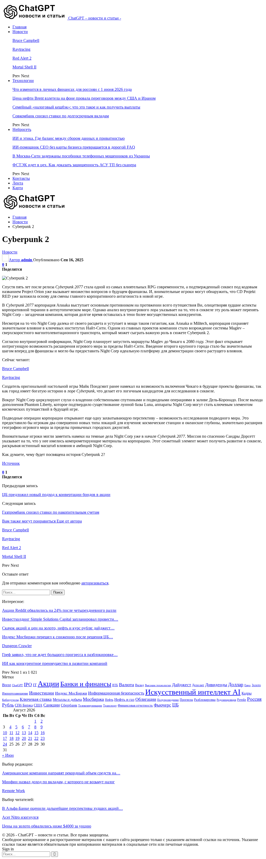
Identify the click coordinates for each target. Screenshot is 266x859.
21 (30, 738)
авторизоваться (94, 583)
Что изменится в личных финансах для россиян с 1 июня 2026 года (72, 89)
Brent (6, 685)
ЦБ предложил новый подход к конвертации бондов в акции (56, 494)
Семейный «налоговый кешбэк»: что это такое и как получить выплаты (76, 107)
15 (36, 732)
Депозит (198, 685)
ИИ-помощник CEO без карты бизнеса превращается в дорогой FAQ (73, 147)
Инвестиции (41, 693)
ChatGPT (17, 685)
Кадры (246, 693)
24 (5, 744)
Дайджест (181, 684)
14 (30, 732)
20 (24, 738)
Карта (17, 188)
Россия (254, 699)
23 (43, 738)
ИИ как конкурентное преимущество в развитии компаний (54, 663)
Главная (19, 27)
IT (35, 685)
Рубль (8, 705)
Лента (17, 183)
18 (11, 738)
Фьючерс (162, 705)
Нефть (109, 700)
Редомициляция (226, 699)
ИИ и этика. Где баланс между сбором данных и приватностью (68, 138)
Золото (256, 685)
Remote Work (13, 790)
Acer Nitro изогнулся (20, 817)
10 (5, 732)
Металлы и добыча (67, 699)
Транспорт (110, 705)
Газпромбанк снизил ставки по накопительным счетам (50, 512)
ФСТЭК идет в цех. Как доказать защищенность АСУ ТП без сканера (74, 165)
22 (36, 738)
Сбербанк (69, 705)
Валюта (126, 684)
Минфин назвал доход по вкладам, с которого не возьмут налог (58, 782)
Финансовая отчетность (135, 705)
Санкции (51, 705)
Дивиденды (216, 684)
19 (17, 738)
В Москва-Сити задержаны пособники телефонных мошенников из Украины (81, 156)
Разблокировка (205, 700)
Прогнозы (186, 700)
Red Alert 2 (21, 58)
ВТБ (115, 685)
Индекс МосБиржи (71, 693)
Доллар (235, 684)
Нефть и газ (124, 699)
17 (5, 738)
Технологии (23, 80)
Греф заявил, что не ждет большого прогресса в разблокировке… (60, 654)
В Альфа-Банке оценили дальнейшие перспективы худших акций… (62, 808)
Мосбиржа (93, 699)
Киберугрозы (10, 699)
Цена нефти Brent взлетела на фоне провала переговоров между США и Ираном (84, 98)
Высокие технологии (158, 685)
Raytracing (21, 49)
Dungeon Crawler (17, 646)
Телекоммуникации (90, 705)
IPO (28, 684)
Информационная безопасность (116, 693)
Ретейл (241, 700)
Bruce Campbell (25, 40)
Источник (11, 463)
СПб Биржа (24, 705)
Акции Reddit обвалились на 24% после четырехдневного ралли (59, 610)
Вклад (139, 685)
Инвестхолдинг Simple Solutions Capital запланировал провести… (60, 619)
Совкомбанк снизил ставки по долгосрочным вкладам (60, 116)
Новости (20, 31)
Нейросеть (21, 129)
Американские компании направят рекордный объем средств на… (61, 773)
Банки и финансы (85, 684)
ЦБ (175, 705)
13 (24, 732)
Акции (48, 683)
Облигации (145, 699)
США (38, 705)
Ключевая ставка (36, 699)
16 (43, 732)
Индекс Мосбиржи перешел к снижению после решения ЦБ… (57, 637)
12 (17, 732)
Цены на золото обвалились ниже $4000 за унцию (46, 826)
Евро (247, 685)
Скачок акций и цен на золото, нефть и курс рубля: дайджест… (58, 628)
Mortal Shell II (24, 67)
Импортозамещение (15, 693)
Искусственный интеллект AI (193, 692)
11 (11, 732)
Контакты (21, 178)
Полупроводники (168, 699)
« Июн (8, 755)
